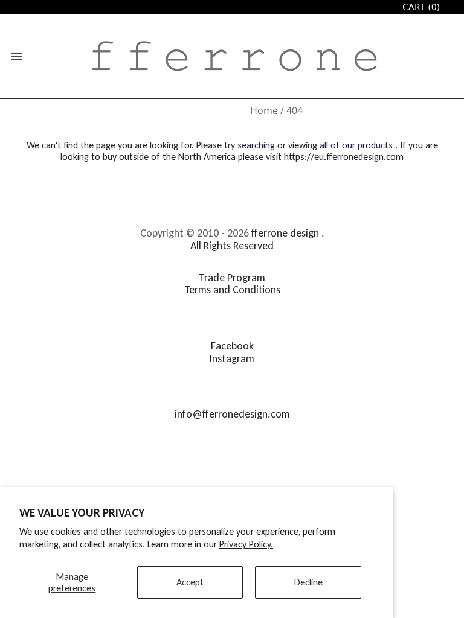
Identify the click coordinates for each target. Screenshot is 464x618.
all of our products (356, 145)
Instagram (232, 358)
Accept (190, 582)
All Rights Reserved (232, 245)
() (421, 7)
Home (264, 110)
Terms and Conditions (232, 289)
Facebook (232, 345)
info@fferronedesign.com (232, 414)
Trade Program (232, 277)
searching (256, 145)
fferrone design (285, 233)
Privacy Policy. (246, 544)
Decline (308, 582)
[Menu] (17, 56)
